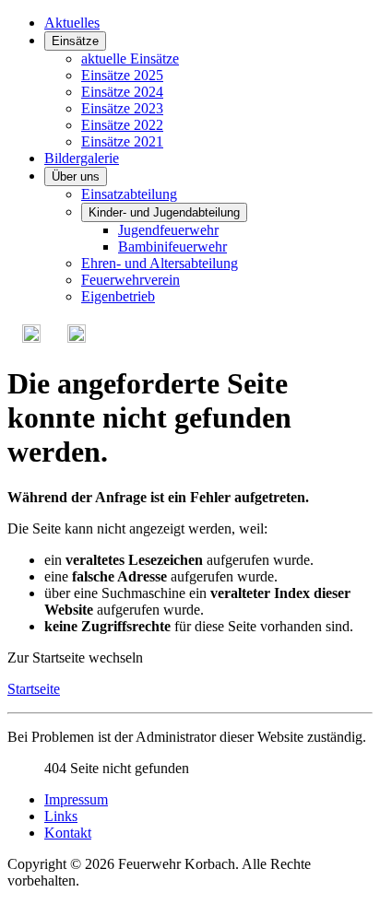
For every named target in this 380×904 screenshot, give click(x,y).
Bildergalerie (81, 158)
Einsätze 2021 (122, 141)
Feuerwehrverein (130, 280)
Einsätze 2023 (122, 108)
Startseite (33, 689)
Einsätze (75, 41)
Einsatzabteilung (129, 194)
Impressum (76, 799)
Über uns (76, 176)
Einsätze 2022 (122, 125)
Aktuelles (72, 22)
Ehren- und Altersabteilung (159, 263)
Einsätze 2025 (122, 75)
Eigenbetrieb (118, 296)
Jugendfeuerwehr (168, 230)
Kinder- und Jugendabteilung (164, 212)
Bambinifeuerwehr (172, 246)
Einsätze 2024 (122, 92)
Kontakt (67, 832)
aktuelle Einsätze (130, 58)
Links (60, 816)
